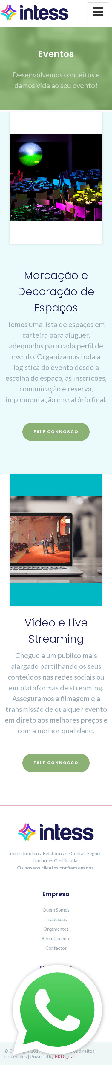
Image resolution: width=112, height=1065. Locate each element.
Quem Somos (56, 909)
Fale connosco (56, 432)
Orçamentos (56, 929)
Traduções (56, 919)
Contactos (56, 948)
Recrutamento (56, 938)
